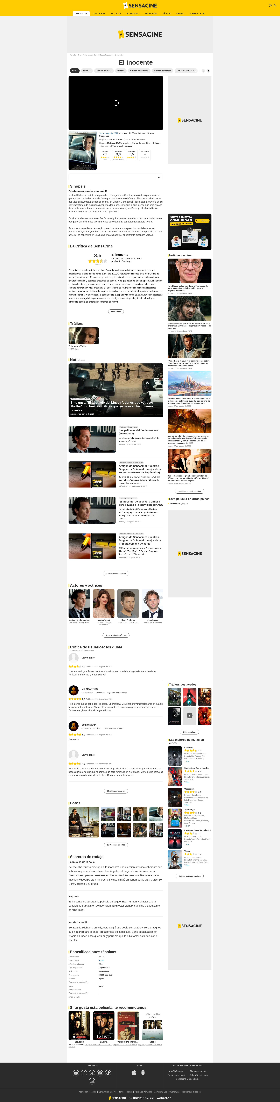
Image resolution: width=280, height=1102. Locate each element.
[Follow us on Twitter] (92, 1073)
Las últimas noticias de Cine (189, 491)
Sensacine (131, 151)
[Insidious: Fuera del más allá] (175, 839)
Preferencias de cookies (191, 1092)
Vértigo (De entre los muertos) (132, 1042)
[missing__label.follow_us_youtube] (76, 1073)
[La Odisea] (175, 756)
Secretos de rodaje (86, 857)
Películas (81, 13)
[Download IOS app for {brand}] (135, 1072)
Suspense (104, 136)
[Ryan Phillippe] (128, 603)
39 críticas (97, 728)
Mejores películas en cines (190, 876)
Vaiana (187, 851)
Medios (105, 151)
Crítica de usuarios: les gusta (96, 647)
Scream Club (196, 13)
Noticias (116, 13)
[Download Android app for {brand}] (144, 1072)
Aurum (101, 960)
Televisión (151, 13)
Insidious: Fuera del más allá (197, 830)
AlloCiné (173, 1071)
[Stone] (152, 1025)
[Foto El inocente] (84, 822)
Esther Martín (89, 725)
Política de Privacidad (143, 1092)
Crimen (142, 133)
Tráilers (76, 323)
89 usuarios (86, 728)
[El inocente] (83, 150)
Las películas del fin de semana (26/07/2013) (138, 432)
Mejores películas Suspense (125, 1044)
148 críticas (100, 693)
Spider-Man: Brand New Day (197, 768)
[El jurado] (79, 1025)
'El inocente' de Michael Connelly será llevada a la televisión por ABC (141, 503)
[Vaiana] (175, 859)
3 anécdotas (104, 971)
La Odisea (188, 747)
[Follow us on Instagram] (100, 1073)
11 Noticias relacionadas (116, 573)
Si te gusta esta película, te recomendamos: (109, 1007)
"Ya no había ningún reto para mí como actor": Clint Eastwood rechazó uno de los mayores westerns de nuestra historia (189, 363)
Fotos (75, 803)
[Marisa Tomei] (104, 603)
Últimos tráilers (189, 732)
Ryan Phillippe (153, 143)
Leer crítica (116, 312)
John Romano (138, 139)
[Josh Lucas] (152, 603)
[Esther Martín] (74, 726)
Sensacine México (185, 1079)
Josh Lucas (152, 620)
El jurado (79, 1042)
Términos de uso (125, 1092)
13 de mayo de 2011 (109, 133)
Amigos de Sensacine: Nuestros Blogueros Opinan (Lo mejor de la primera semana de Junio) (140, 540)
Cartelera (99, 13)
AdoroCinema (196, 1075)
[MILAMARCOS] (74, 690)
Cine (79, 55)
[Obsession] (175, 797)
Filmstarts (195, 1071)
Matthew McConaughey (119, 143)
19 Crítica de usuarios (116, 791)
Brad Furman (116, 139)
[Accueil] (140, 5)
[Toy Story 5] (175, 818)
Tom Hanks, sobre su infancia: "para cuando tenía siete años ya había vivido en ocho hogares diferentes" (188, 288)
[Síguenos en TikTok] (108, 1073)
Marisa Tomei (138, 143)
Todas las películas (89, 55)
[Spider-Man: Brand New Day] (175, 776)
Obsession (189, 789)
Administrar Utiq (160, 1092)
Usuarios (118, 151)
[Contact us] (92, 1081)
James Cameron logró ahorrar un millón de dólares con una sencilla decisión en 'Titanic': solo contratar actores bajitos (188, 478)
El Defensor (179, 503)
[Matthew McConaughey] (79, 603)
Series (180, 13)
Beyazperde (173, 1075)
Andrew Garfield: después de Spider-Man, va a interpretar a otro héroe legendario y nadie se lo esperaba (189, 325)
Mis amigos (145, 151)
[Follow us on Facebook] (84, 1073)
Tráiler (187, 761)
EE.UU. (102, 957)
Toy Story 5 (189, 810)
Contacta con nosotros (108, 1092)
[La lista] (104, 1025)
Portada (73, 55)
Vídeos (166, 13)
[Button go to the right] (208, 71)
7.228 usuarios (88, 693)
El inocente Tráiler (77, 346)
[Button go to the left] (203, 71)
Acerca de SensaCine (87, 1092)
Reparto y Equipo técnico (116, 635)
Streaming (133, 13)
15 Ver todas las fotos (116, 845)
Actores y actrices (86, 585)
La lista (103, 1042)
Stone (153, 1042)
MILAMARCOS (90, 689)
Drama (150, 133)
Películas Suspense (105, 55)
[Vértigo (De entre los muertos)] (128, 1025)
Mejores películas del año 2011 (98, 1044)
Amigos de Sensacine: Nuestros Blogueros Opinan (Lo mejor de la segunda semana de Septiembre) (140, 469)
